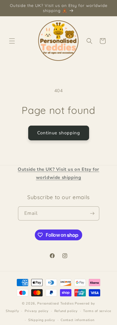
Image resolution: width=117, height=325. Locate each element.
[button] (12, 41)
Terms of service (97, 311)
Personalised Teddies (55, 303)
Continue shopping (58, 133)
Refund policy (66, 311)
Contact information (77, 320)
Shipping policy (41, 320)
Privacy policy (37, 311)
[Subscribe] (92, 213)
